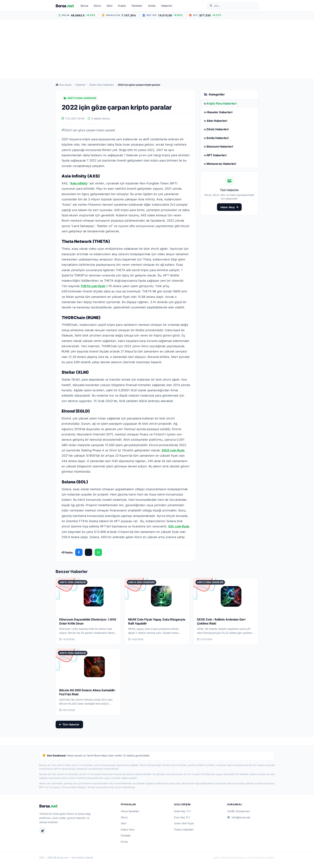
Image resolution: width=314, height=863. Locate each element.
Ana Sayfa (65, 84)
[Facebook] (78, 552)
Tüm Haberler (71, 724)
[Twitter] (42, 830)
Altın (109, 5)
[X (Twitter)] (88, 552)
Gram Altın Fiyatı (184, 823)
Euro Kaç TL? (182, 817)
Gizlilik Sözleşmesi (238, 811)
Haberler (166, 5)
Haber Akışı (227, 207)
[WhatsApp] (98, 552)
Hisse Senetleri (130, 811)
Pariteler (137, 5)
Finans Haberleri (184, 829)
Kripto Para (127, 829)
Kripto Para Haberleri (101, 84)
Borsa (65, 5)
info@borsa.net (241, 817)
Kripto (122, 5)
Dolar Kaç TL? (182, 811)
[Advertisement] (157, 48)
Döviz (97, 5)
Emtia (151, 5)
